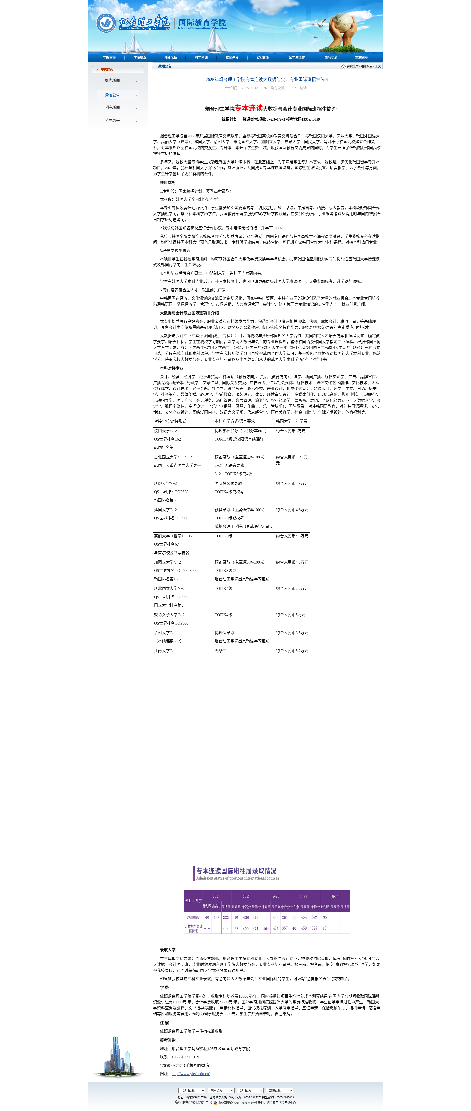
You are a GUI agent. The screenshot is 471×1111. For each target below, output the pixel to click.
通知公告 (367, 66)
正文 (378, 66)
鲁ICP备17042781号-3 (193, 1102)
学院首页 (352, 66)
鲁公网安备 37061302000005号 (237, 1103)
